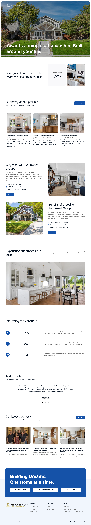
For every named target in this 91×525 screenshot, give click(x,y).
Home (52, 5)
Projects (67, 5)
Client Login (50, 506)
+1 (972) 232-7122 (68, 506)
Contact (81, 5)
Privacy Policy (50, 509)
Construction (33, 509)
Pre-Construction (34, 506)
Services (58, 5)
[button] (5, 391)
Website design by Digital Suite (77, 521)
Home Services (34, 511)
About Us (74, 5)
